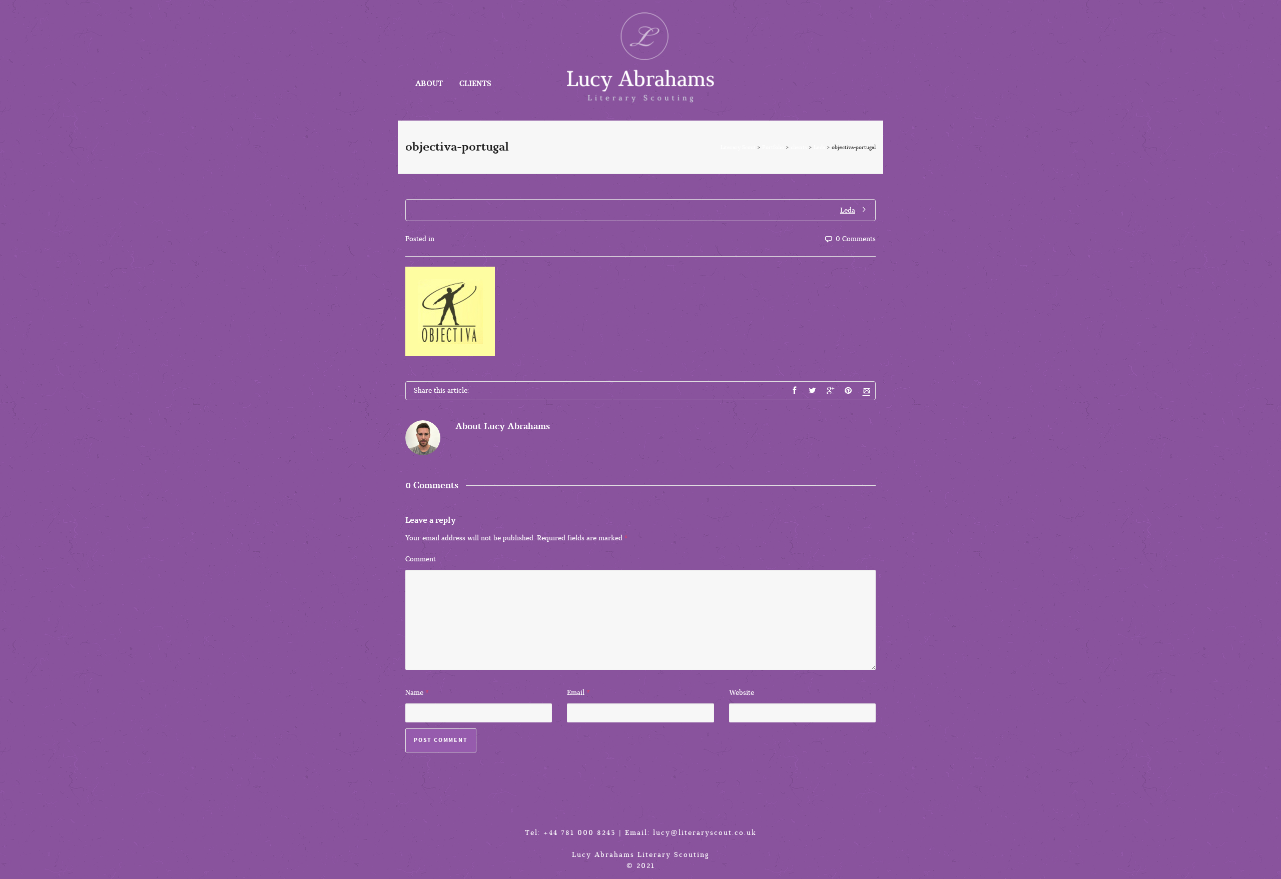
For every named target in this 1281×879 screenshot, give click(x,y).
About (429, 83)
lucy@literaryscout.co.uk (705, 832)
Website (741, 692)
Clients (475, 83)
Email (575, 692)
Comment (420, 559)
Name (414, 692)
